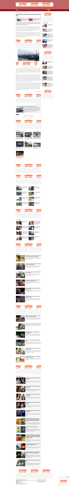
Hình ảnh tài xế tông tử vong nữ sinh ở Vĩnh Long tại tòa (50, 62)
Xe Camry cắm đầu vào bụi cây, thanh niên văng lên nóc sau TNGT (20, 148)
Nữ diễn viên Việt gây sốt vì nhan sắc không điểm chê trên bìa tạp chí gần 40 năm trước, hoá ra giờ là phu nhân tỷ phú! (37, 222)
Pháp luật (22, 12)
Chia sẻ (18, 114)
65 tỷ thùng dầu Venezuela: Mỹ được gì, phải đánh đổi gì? (37, 232)
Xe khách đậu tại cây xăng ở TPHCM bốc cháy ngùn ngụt (25, 193)
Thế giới (25, 12)
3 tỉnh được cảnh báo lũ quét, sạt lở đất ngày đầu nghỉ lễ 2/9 (37, 198)
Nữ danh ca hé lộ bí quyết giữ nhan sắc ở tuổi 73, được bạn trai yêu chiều (37, 227)
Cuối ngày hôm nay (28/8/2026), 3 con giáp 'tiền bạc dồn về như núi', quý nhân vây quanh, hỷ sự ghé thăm (50, 67)
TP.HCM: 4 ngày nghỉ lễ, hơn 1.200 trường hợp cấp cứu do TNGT (19, 139)
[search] (50, 9)
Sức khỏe (27, 12)
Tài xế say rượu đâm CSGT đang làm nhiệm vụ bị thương (20, 157)
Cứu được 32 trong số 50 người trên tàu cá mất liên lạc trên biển (25, 198)
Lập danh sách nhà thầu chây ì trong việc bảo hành (36, 148)
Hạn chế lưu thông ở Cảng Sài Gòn (28, 148)
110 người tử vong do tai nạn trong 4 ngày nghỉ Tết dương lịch (26, 106)
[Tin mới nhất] (18, 10)
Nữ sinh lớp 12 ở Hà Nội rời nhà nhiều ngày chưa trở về (37, 193)
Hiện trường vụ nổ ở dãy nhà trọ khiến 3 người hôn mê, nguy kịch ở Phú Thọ (25, 203)
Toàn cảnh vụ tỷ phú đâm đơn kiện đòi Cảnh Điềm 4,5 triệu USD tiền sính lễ (25, 227)
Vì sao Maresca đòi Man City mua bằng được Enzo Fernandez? (50, 40)
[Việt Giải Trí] (16, 10)
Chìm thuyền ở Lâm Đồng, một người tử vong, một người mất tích (37, 188)
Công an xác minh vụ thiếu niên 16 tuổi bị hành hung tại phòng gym (37, 203)
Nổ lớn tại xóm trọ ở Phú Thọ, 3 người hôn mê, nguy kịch (25, 188)
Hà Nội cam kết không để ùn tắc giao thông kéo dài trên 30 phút (37, 138)
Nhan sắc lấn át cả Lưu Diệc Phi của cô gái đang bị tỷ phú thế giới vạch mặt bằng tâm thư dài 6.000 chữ (50, 30)
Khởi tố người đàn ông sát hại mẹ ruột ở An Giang (24, 222)
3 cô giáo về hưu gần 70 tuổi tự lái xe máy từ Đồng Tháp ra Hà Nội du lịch (25, 237)
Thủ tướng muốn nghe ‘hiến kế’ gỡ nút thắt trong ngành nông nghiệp (36, 19)
